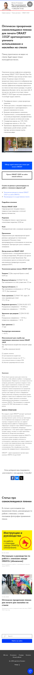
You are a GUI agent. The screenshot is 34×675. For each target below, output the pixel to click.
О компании (13, 655)
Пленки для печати (16, 13)
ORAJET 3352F (25, 13)
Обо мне (5, 655)
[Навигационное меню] (30, 4)
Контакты (28, 655)
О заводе (21, 655)
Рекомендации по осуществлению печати (16, 197)
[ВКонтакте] (17, 478)
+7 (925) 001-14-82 (18, 8)
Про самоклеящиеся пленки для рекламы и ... (20, 5)
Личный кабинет (17, 657)
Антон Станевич (17, 3)
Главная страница (6, 13)
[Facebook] (13, 478)
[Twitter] (21, 478)
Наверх (16, 664)
